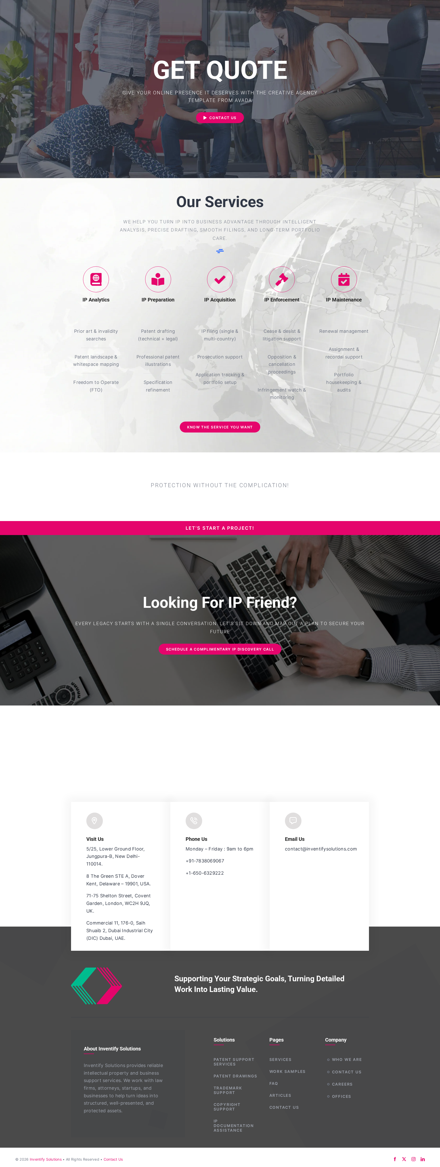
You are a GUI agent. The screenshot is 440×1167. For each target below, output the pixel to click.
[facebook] (395, 1159)
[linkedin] (423, 1159)
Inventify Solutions (46, 1159)
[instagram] (413, 1159)
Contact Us (113, 1159)
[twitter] (404, 1159)
